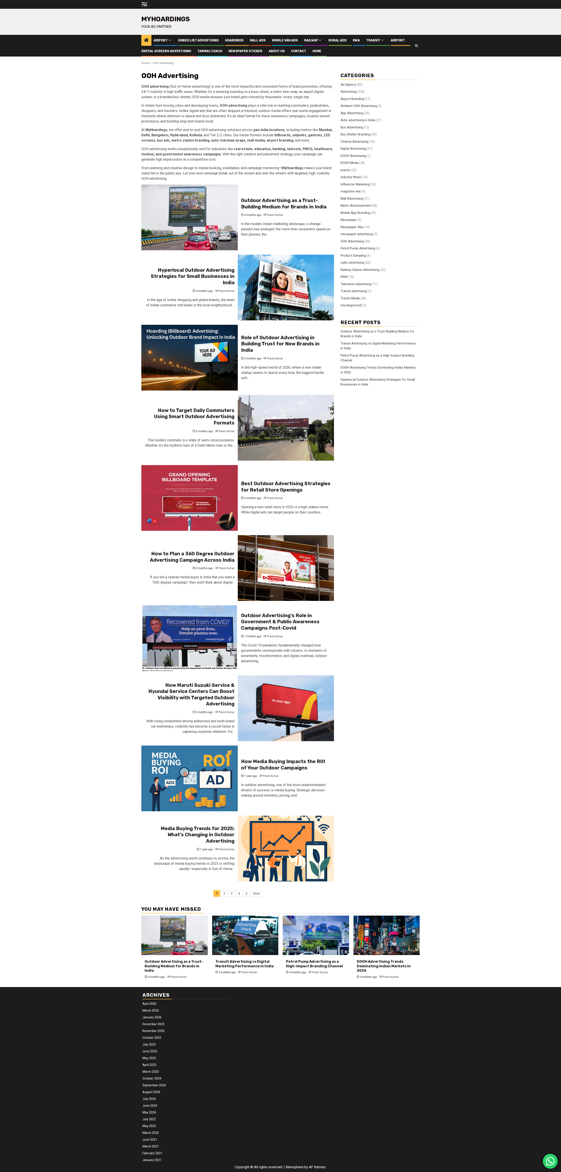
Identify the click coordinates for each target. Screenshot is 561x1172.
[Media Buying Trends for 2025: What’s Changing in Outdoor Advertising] (286, 848)
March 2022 (150, 1133)
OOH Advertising (352, 241)
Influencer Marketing (355, 184)
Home (316, 51)
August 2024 (151, 1092)
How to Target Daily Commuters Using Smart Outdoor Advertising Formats (194, 416)
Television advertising (356, 284)
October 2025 (151, 1037)
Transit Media (350, 298)
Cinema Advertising (354, 141)
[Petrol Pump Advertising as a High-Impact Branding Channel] (316, 935)
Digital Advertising (353, 148)
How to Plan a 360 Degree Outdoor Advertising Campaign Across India (192, 557)
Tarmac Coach (209, 51)
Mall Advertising (352, 198)
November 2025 (153, 1031)
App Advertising (352, 113)
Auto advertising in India (358, 120)
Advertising (349, 91)
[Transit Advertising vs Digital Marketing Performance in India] (245, 935)
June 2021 (149, 1139)
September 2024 (154, 1085)
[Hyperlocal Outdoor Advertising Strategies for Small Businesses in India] (286, 287)
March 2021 (150, 1146)
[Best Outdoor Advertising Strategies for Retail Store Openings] (189, 498)
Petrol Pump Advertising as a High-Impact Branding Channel (314, 963)
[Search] (416, 45)
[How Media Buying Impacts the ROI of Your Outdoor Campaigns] (189, 778)
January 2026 (152, 1017)
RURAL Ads (337, 40)
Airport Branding (352, 99)
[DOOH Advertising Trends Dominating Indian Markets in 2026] (386, 935)
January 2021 (152, 1160)
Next (256, 893)
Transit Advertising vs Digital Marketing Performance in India (244, 963)
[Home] (146, 40)
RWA (356, 40)
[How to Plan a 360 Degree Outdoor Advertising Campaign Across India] (286, 568)
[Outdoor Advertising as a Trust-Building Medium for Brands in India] (189, 217)
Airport (161, 40)
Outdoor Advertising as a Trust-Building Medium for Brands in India (284, 203)
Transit (373, 40)
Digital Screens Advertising (166, 51)
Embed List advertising (198, 40)
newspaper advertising (357, 234)
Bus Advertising (352, 127)
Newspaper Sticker (245, 51)
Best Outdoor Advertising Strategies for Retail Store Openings (285, 487)
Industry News (351, 177)
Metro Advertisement (356, 205)
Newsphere (295, 1167)
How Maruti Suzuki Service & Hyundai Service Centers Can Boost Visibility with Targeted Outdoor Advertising (191, 694)
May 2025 (149, 1058)
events (345, 170)
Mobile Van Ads (285, 40)
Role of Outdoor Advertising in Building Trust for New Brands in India (280, 344)
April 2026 (149, 1003)
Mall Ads (258, 40)
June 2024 (149, 1105)
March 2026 (150, 1010)
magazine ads (351, 191)
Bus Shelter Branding (355, 134)
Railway (311, 40)
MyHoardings (165, 19)
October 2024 (151, 1078)
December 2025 (153, 1024)
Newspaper (349, 220)
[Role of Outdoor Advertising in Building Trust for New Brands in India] (189, 358)
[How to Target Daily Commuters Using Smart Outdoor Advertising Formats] (286, 428)
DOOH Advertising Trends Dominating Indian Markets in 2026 (384, 966)
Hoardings (234, 40)
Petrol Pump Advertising (358, 248)
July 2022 (149, 1119)
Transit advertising (354, 291)
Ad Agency (348, 84)
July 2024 (149, 1099)
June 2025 (149, 1051)
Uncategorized (351, 305)
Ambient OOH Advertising (359, 106)
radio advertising (352, 262)
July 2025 (149, 1044)
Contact (298, 51)
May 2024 (149, 1112)
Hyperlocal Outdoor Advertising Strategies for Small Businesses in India (192, 276)
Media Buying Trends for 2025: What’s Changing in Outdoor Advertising (197, 835)
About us (277, 51)
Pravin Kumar (275, 215)
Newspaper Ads (352, 227)
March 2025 (150, 1071)
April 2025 (149, 1065)
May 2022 (149, 1126)
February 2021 (152, 1153)
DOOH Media (350, 163)
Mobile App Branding (355, 213)
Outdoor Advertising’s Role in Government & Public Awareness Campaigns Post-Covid (280, 622)
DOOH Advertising (353, 156)
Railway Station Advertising (360, 270)
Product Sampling (353, 255)
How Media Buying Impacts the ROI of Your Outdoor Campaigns (283, 764)
